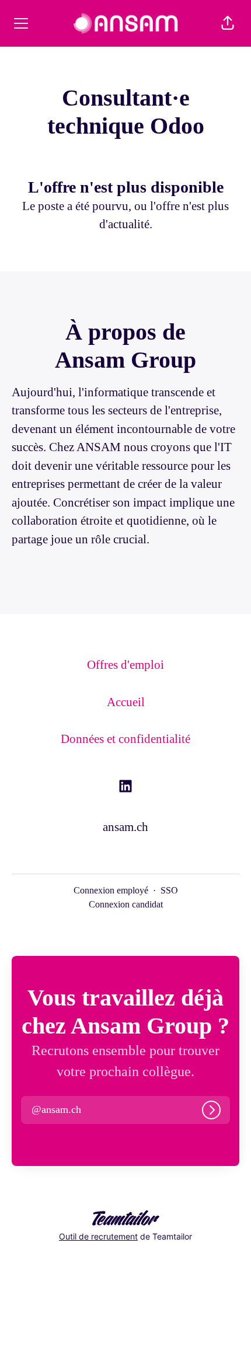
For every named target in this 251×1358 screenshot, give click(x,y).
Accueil (126, 702)
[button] (227, 23)
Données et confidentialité (125, 739)
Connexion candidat (126, 904)
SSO (169, 890)
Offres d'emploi (125, 665)
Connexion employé (111, 890)
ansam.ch (125, 827)
